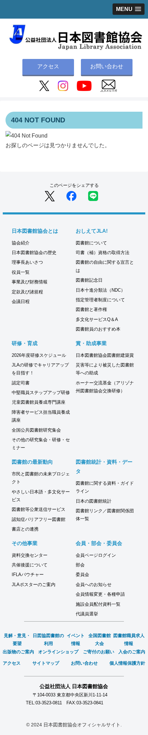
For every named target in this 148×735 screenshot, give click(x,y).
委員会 (82, 574)
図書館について (91, 242)
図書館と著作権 (91, 309)
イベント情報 (76, 639)
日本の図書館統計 (94, 501)
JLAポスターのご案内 (33, 584)
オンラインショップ (58, 651)
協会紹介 (21, 242)
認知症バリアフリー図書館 (38, 519)
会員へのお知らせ (94, 584)
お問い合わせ (106, 66)
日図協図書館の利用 (48, 639)
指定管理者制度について (100, 299)
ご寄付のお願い (98, 651)
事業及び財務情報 (29, 281)
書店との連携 (25, 529)
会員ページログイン (96, 555)
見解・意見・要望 (17, 639)
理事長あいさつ (27, 262)
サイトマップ (45, 663)
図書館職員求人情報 (129, 639)
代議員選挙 (87, 613)
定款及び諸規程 (27, 291)
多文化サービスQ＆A (97, 319)
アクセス (48, 66)
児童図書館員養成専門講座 (38, 402)
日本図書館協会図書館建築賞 (105, 355)
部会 (80, 564)
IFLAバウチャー (28, 574)
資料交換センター (29, 555)
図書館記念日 (89, 280)
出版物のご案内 (18, 651)
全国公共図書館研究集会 (36, 430)
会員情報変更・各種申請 (100, 594)
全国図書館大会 (99, 639)
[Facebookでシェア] (71, 196)
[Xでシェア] (50, 196)
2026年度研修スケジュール (39, 355)
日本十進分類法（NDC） (100, 290)
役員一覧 (21, 272)
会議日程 (21, 301)
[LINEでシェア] (93, 196)
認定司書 (21, 382)
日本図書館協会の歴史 (34, 252)
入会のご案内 (131, 651)
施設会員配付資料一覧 (98, 604)
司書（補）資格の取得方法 (102, 252)
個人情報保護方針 (127, 663)
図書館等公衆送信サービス (38, 509)
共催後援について (29, 564)
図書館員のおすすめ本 (98, 329)
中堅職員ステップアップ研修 (41, 392)
